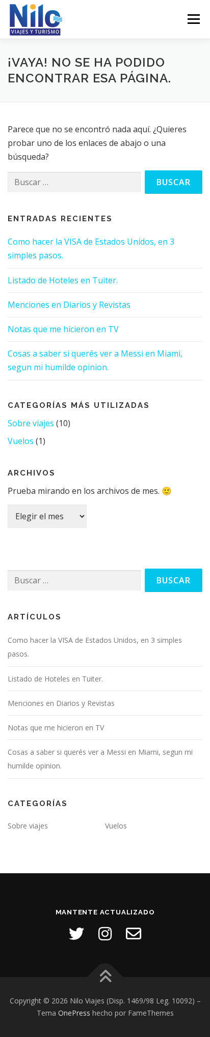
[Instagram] (105, 933)
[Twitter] (76, 933)
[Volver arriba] (105, 977)
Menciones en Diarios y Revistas (69, 304)
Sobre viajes (31, 423)
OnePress (74, 1013)
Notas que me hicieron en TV (63, 329)
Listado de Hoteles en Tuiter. (63, 280)
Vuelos (21, 441)
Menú (193, 18)
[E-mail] (133, 933)
